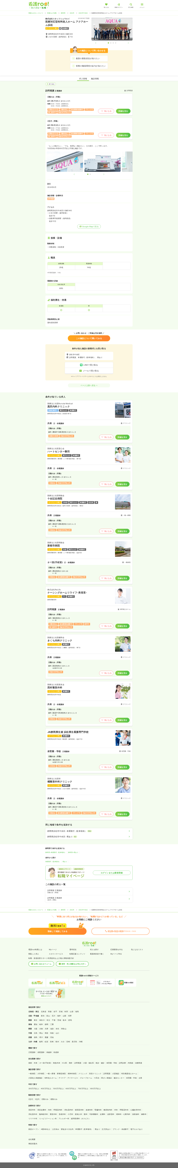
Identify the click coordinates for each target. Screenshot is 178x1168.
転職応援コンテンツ (77, 954)
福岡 (41, 1042)
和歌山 (63, 1029)
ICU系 (64, 1063)
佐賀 (46, 1042)
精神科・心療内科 (123, 1114)
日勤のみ (45, 1099)
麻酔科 (143, 1114)
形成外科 (62, 1114)
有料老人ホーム (50, 1078)
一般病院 (31, 1073)
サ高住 (96, 1078)
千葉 (53, 1020)
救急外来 (56, 1063)
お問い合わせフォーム (42, 964)
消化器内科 (68, 1110)
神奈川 (42, 1020)
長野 (70, 1016)
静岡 (46, 1024)
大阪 (35, 1029)
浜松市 (72, 13)
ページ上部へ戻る (88, 385)
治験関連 (138, 1063)
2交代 (30, 1099)
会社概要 (31, 1139)
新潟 (42, 1016)
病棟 (30, 1063)
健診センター (119, 1078)
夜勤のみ (54, 1099)
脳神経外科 (43, 1114)
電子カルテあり (136, 1129)
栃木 (64, 1020)
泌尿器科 (110, 1114)
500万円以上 (58, 1088)
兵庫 (46, 1029)
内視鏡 (130, 1063)
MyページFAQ (116, 954)
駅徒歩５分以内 (67, 1129)
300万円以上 (33, 1088)
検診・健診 (100, 1063)
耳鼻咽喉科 (93, 1114)
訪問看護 (77, 1063)
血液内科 (89, 1110)
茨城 (59, 1020)
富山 (48, 1016)
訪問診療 (122, 1063)
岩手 (55, 1011)
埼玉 (48, 1020)
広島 (35, 1033)
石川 (53, 1016)
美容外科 (31, 1110)
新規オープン (33, 1129)
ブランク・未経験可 (120, 1129)
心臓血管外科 (135, 1110)
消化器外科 (32, 1114)
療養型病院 (61, 1073)
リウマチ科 (32, 1118)
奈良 (57, 1029)
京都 (41, 1029)
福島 (77, 1011)
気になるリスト (137, 949)
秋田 (66, 1011)
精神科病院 (72, 1073)
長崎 (52, 1042)
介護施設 (115, 1073)
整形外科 (53, 1114)
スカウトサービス (56, 954)
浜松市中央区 (83, 13)
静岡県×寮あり (73, 852)
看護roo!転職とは (35, 949)
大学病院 (40, 1073)
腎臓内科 (98, 1110)
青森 (50, 1011)
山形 (71, 1011)
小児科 (70, 1114)
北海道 (43, 1011)
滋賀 (52, 1029)
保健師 (49, 1052)
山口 (57, 1033)
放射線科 (135, 1114)
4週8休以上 (45, 1129)
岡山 (41, 1033)
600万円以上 (71, 1088)
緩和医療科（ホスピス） (80, 1118)
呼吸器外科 (124, 1110)
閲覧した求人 (33, 954)
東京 (35, 1020)
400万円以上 (46, 1088)
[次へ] (126, 43)
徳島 (35, 1037)
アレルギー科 (64, 1118)
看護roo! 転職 (51, 13)
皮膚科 (102, 1114)
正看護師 (31, 1052)
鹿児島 (74, 1042)
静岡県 (63, 13)
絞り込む (52, 84)
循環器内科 (79, 1110)
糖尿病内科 (108, 1110)
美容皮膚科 (41, 1110)
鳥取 (46, 1033)
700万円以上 (83, 1088)
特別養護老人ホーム (129, 1073)
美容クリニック (95, 1073)
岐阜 (41, 1024)
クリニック (82, 1073)
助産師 (56, 1052)
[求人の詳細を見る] (89, 421)
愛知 (35, 1024)
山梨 (64, 1016)
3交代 (37, 1099)
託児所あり (106, 1129)
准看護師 (40, 1052)
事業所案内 (32, 1144)
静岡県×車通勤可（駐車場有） (55, 852)
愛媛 (46, 1037)
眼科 (85, 1114)
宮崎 (68, 1042)
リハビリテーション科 (48, 1118)
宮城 (60, 1011)
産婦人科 (78, 1114)
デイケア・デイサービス (68, 1078)
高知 (52, 1037)
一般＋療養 (50, 1073)
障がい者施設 (106, 1078)
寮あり (65, 861)
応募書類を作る (116, 949)
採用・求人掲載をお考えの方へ (74, 964)
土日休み (55, 1129)
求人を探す (94, 949)
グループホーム (86, 1078)
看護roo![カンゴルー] (35, 13)
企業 (140, 1078)
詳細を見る (123, 111)
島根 (52, 1033)
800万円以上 (95, 1088)
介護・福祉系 (88, 1063)
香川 (41, 1037)
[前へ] (97, 43)
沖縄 (81, 1042)
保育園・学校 (111, 1063)
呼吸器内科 (58, 1110)
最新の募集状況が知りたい (88, 58)
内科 (50, 1110)
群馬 (70, 1020)
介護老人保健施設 (35, 1078)
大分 (62, 1042)
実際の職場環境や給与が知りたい (91, 66)
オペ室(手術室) (45, 1063)
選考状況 (73, 949)
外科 (116, 1110)
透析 (70, 1063)
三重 (52, 1024)
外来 (35, 1063)
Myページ (53, 949)
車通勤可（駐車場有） (53, 861)
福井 (59, 1016)
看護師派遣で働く (97, 954)
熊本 (57, 1042)
